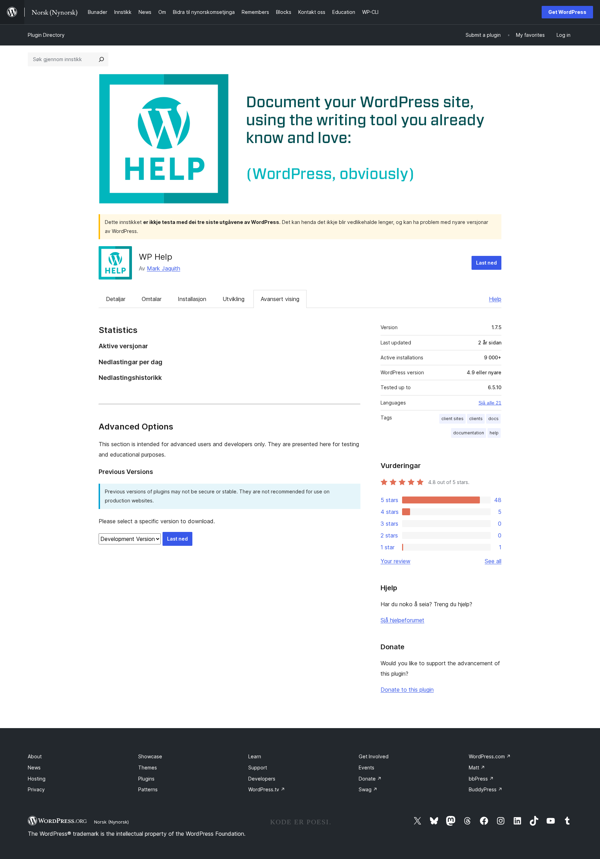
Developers (261, 779)
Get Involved (374, 756)
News (34, 767)
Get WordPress (567, 12)
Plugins (146, 779)
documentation (468, 432)
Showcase (150, 756)
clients (476, 418)
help (494, 432)
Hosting (36, 779)
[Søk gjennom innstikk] (101, 59)
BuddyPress (485, 789)
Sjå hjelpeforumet (402, 620)
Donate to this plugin (407, 689)
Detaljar (115, 298)
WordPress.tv (266, 789)
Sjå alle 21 (489, 403)
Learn (254, 756)
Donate (370, 779)
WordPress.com (490, 756)
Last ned (486, 263)
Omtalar (151, 298)
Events (366, 767)
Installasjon (192, 298)
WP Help (155, 257)
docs (493, 418)
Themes (147, 767)
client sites (452, 418)
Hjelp (495, 298)
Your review (395, 561)
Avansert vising (280, 298)
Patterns (148, 789)
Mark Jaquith (163, 268)
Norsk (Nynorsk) (111, 822)
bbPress (481, 779)
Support (257, 767)
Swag (368, 789)
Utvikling (233, 298)
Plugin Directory (46, 35)
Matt (477, 767)
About (35, 756)
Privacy (36, 789)
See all (493, 561)
